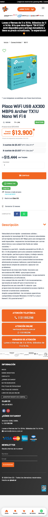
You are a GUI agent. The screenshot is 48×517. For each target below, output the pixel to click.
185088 (7, 122)
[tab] (24, 224)
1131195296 (25, 318)
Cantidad (6, 162)
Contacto (5, 376)
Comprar (25, 175)
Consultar (10, 184)
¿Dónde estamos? (9, 380)
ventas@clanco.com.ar (24, 329)
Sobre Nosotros (8, 373)
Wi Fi (26, 42)
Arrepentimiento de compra (14, 397)
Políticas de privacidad (11, 386)
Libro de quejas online (11, 393)
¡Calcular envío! (10, 194)
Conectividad (16, 42)
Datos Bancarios (8, 383)
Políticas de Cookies (10, 390)
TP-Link (17, 122)
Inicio (6, 42)
